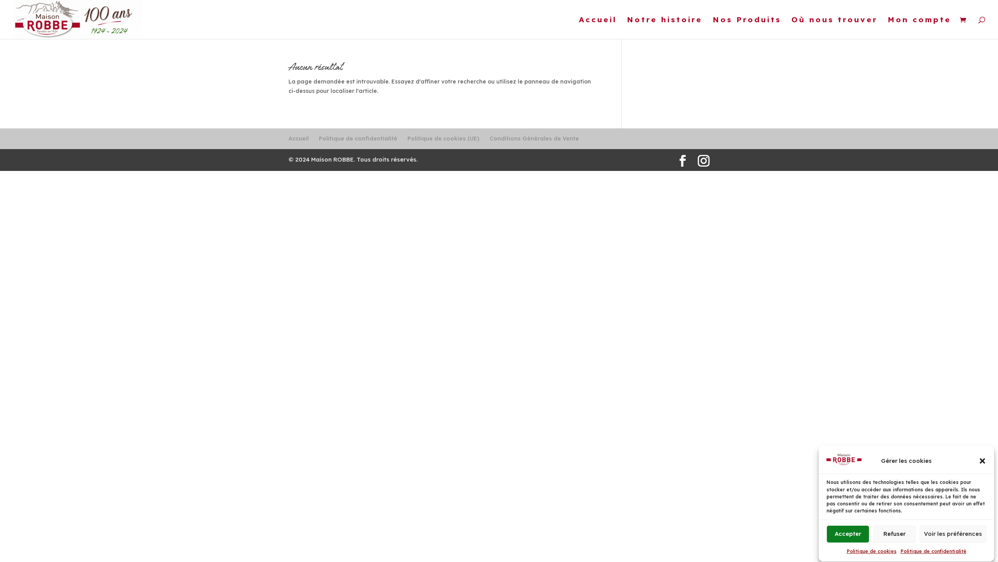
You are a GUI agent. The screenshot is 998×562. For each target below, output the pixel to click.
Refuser (894, 534)
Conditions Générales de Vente (534, 138)
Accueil (598, 20)
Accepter (848, 534)
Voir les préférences (953, 534)
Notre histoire (664, 20)
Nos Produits (747, 20)
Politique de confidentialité (933, 551)
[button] (982, 461)
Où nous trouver (834, 20)
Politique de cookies (872, 551)
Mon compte (919, 20)
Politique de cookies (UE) (443, 138)
